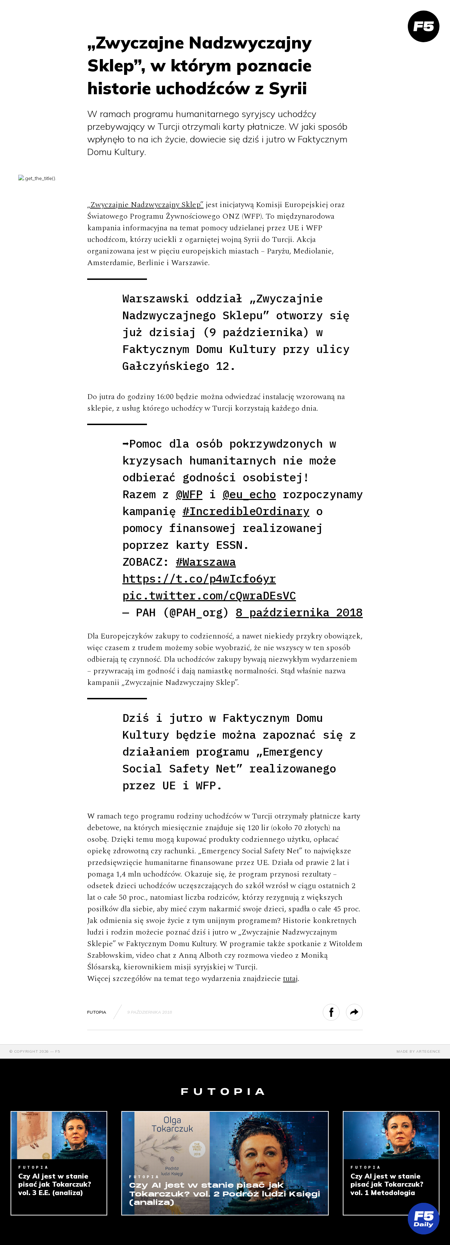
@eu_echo (249, 494)
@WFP (189, 494)
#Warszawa (206, 561)
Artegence (428, 1051)
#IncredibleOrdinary (245, 510)
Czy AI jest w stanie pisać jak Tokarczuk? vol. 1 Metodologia (387, 1184)
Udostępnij (339, 1012)
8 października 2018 (299, 612)
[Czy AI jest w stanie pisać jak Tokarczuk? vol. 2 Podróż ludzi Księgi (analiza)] (225, 1163)
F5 (57, 1051)
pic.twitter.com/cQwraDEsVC (209, 595)
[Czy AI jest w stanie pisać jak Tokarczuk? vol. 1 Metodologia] (391, 1136)
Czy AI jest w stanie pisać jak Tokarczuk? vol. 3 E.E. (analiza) (54, 1184)
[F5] (423, 26)
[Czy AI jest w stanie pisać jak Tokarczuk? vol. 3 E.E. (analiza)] (59, 1136)
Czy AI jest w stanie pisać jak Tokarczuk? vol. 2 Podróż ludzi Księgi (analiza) (224, 1194)
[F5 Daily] (423, 1218)
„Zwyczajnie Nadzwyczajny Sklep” (145, 205)
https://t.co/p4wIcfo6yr (199, 578)
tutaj (290, 978)
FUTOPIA (96, 1012)
